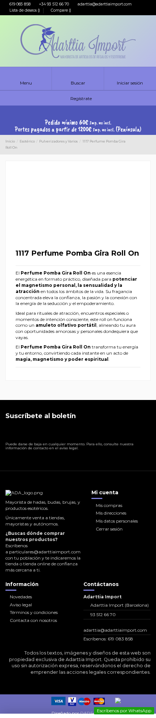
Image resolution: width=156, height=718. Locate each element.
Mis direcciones (111, 513)
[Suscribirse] (145, 432)
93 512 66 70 (103, 614)
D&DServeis (92, 713)
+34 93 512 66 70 (53, 4)
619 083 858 (19, 4)
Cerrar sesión (109, 529)
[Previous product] (142, 145)
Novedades (21, 596)
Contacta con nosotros (33, 620)
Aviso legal (21, 604)
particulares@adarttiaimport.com (45, 551)
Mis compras (109, 505)
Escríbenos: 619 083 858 (108, 638)
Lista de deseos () (24, 10)
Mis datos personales (117, 521)
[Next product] (148, 145)
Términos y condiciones (34, 612)
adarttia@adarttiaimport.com (104, 4)
